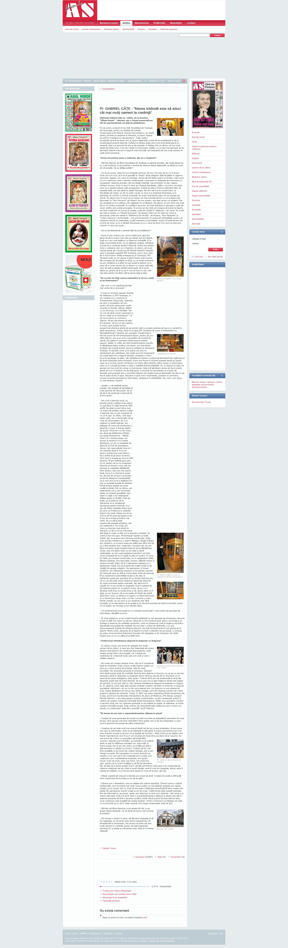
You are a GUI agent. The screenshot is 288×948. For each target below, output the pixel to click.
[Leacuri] (78, 154)
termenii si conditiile (137, 941)
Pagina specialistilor (201, 195)
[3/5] (106, 881)
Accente (195, 132)
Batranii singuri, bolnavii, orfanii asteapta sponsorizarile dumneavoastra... (207, 384)
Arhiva (126, 23)
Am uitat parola (215, 257)
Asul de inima (72, 29)
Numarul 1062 (116, 81)
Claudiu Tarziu (109, 848)
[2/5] (103, 881)
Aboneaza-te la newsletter (114, 897)
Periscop (196, 200)
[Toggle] (222, 232)
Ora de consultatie (200, 186)
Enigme (141, 29)
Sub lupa (196, 223)
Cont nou (198, 257)
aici (144, 917)
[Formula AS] (80, 10)
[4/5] (109, 881)
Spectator (196, 214)
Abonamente (142, 23)
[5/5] (111, 881)
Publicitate (159, 23)
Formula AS (74, 81)
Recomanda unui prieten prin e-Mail (119, 894)
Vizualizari (143, 857)
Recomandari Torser (201, 402)
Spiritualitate (128, 29)
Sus (221, 933)
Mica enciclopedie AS (202, 181)
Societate (196, 209)
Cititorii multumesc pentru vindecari (204, 147)
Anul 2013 (100, 81)
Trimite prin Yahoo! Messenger (117, 891)
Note (162, 857)
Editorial (196, 153)
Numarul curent (109, 23)
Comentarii (178, 857)
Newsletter (176, 23)
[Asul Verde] (78, 114)
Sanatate (152, 29)
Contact (191, 23)
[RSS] (183, 81)
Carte (194, 142)
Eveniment (197, 163)
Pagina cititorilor (199, 191)
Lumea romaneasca (91, 29)
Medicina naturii (111, 29)
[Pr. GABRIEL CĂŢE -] (170, 276)
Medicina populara (169, 29)
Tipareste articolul (111, 901)
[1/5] (101, 881)
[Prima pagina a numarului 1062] (207, 104)
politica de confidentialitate (161, 941)
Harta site (212, 933)
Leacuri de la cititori (201, 167)
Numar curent (71, 933)
